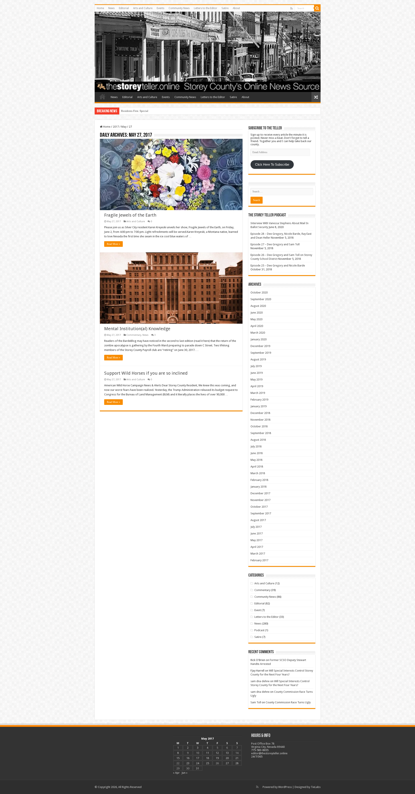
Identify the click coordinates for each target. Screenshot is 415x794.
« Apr (176, 772)
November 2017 (260, 500)
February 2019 (259, 399)
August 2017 (258, 520)
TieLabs (316, 787)
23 (187, 763)
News (111, 8)
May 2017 (256, 540)
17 (197, 758)
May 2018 (256, 459)
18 (207, 758)
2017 (116, 126)
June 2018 (257, 453)
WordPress (285, 787)
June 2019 (257, 372)
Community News (179, 8)
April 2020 (257, 326)
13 (227, 752)
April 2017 (257, 546)
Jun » (184, 772)
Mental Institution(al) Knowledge (137, 328)
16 (187, 758)
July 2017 (256, 526)
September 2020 (261, 299)
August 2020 (258, 305)
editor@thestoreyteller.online (269, 753)
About (236, 8)
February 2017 (259, 560)
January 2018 (259, 486)
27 (227, 763)
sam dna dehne (260, 681)
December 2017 (260, 493)
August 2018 (258, 439)
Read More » (113, 244)
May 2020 (256, 319)
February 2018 (259, 480)
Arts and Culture (142, 8)
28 (236, 763)
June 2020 (257, 312)
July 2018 (256, 446)
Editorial (124, 8)
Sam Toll (256, 702)
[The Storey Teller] (208, 52)
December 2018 (260, 413)
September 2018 (261, 433)
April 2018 (257, 466)
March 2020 (258, 332)
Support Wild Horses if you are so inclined (146, 373)
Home (100, 8)
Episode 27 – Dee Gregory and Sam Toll (275, 244)
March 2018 (258, 473)
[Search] (317, 8)
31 (197, 768)
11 (207, 752)
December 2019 (260, 346)
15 (177, 758)
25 (207, 763)
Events (160, 8)
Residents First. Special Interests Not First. (145, 111)
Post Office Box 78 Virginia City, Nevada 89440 (268, 745)
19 (217, 758)
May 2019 (256, 379)
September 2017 (261, 513)
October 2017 (259, 506)
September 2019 (261, 352)
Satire (225, 8)
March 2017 (258, 553)
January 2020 (259, 339)
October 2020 (259, 292)
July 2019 (256, 366)
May (123, 126)
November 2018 (260, 419)
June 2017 (257, 533)
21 (236, 758)
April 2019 (257, 386)
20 (227, 758)
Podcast (259, 630)
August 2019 (258, 359)
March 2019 (258, 393)
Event (257, 610)
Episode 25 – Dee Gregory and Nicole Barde (278, 265)
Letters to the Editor (205, 8)
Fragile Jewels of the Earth (130, 215)
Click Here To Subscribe (272, 164)
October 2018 (259, 426)
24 (197, 763)
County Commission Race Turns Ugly (288, 702)
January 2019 (259, 406)
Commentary (133, 335)
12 (217, 752)
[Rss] (291, 8)
